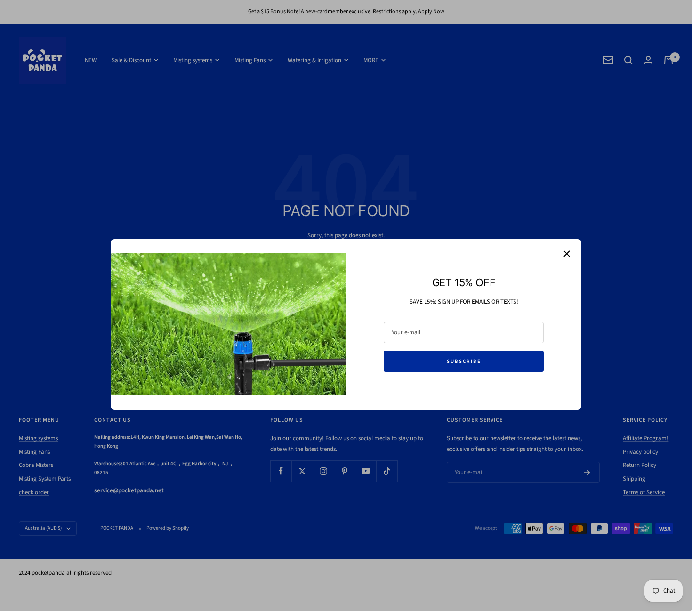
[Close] (566, 253)
